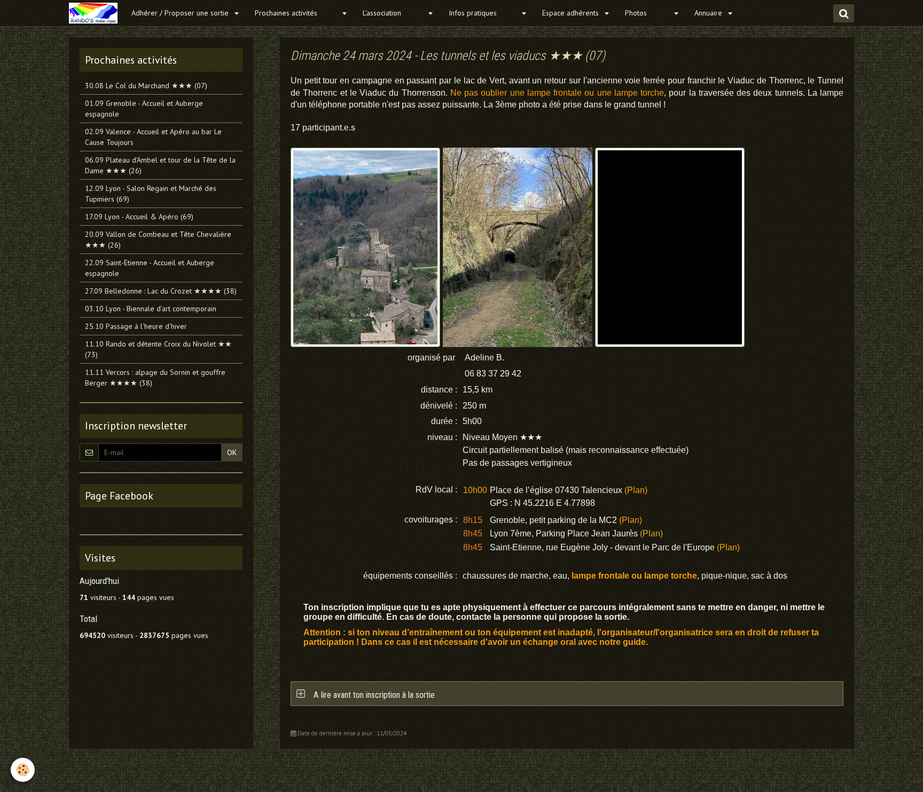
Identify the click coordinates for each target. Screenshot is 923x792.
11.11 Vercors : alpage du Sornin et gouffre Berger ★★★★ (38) (155, 377)
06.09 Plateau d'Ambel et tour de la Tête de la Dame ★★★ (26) (160, 165)
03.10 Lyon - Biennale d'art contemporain (150, 308)
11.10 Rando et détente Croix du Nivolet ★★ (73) (158, 349)
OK (232, 452)
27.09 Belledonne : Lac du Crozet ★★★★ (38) (161, 291)
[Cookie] (23, 770)
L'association (394, 13)
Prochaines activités (297, 13)
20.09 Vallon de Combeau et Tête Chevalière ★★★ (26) (158, 239)
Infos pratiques (483, 13)
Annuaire (709, 13)
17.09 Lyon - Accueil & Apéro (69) (139, 216)
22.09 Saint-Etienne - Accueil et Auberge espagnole (149, 268)
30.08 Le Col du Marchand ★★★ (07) (146, 85)
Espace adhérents (571, 13)
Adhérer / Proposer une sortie (181, 13)
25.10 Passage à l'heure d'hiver (136, 326)
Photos (647, 13)
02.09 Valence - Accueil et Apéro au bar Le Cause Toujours (153, 137)
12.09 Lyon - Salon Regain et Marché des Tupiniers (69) (150, 193)
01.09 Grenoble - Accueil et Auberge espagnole (144, 108)
